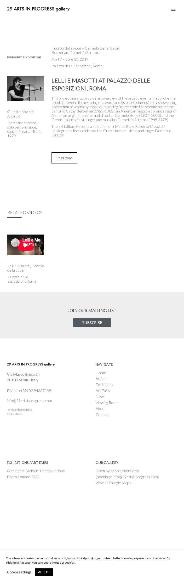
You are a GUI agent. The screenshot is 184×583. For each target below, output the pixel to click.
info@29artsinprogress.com (29, 400)
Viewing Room (107, 402)
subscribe (92, 322)
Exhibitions (104, 384)
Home (101, 372)
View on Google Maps (113, 482)
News (100, 396)
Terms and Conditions (19, 409)
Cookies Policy (15, 413)
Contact (102, 414)
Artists (101, 378)
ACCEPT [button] (44, 572)
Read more (64, 158)
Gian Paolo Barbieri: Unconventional (36, 470)
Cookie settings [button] (19, 572)
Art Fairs (103, 390)
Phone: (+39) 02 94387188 (29, 390)
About (101, 408)
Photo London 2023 (23, 476)
